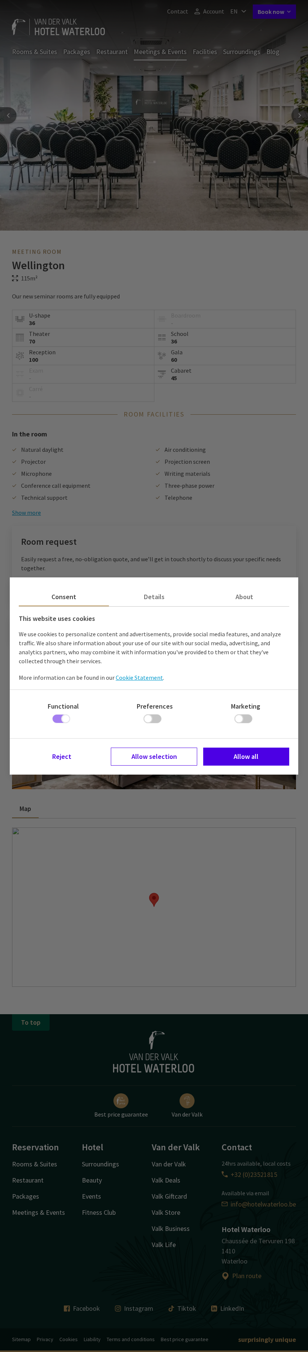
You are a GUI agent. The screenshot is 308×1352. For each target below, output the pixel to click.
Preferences (155, 706)
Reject (61, 756)
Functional (63, 706)
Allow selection (154, 756)
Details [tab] (154, 596)
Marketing (245, 706)
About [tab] (244, 596)
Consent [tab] (63, 596)
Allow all (246, 756)
